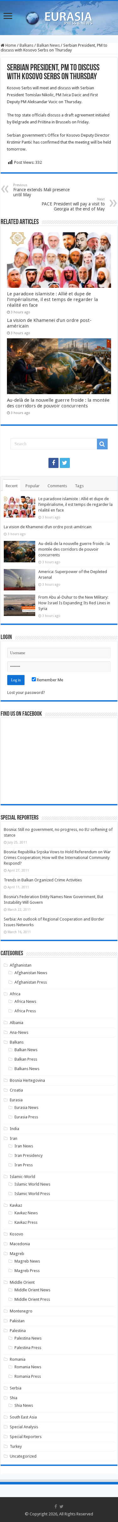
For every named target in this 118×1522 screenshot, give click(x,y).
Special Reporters (26, 1436)
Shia (13, 1397)
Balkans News (26, 1068)
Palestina (18, 1330)
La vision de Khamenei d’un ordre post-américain (48, 526)
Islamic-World (22, 1176)
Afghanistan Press (30, 982)
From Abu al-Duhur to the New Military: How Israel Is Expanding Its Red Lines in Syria (74, 603)
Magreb (17, 1253)
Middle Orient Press (32, 1299)
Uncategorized (23, 1456)
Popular (32, 485)
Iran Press (23, 1165)
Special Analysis (24, 1426)
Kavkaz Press (25, 1222)
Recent (12, 485)
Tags (79, 485)
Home (10, 45)
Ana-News (19, 1032)
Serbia (15, 1388)
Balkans (26, 45)
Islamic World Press (32, 1193)
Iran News (23, 1146)
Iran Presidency (28, 1155)
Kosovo (16, 1234)
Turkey (16, 1446)
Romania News (27, 1367)
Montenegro (21, 1311)
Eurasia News (26, 1107)
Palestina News (28, 1338)
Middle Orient (22, 1282)
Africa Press (25, 1011)
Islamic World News (32, 1184)
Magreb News (27, 1261)
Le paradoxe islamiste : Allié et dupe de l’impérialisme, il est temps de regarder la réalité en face (52, 299)
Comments (57, 485)
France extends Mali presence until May (41, 190)
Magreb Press (27, 1270)
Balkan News (48, 45)
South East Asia (23, 1417)
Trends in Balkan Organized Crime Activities (43, 880)
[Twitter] (65, 463)
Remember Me (49, 680)
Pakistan (17, 1320)
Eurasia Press (26, 1117)
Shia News (23, 1405)
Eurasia (16, 1100)
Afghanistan (20, 965)
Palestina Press (27, 1347)
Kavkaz (16, 1205)
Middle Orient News (32, 1290)
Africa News (25, 1001)
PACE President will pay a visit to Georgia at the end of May (73, 204)
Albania (16, 1022)
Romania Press (27, 1376)
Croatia (16, 1090)
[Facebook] (53, 463)
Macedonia (20, 1243)
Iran (13, 1138)
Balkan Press (25, 1059)
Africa (15, 994)
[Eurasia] (59, 16)
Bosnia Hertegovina (27, 1080)
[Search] (102, 444)
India (14, 1128)
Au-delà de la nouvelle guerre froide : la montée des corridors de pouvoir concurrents (58, 403)
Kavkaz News (26, 1213)
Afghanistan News (30, 972)
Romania (17, 1359)
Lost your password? (26, 692)
